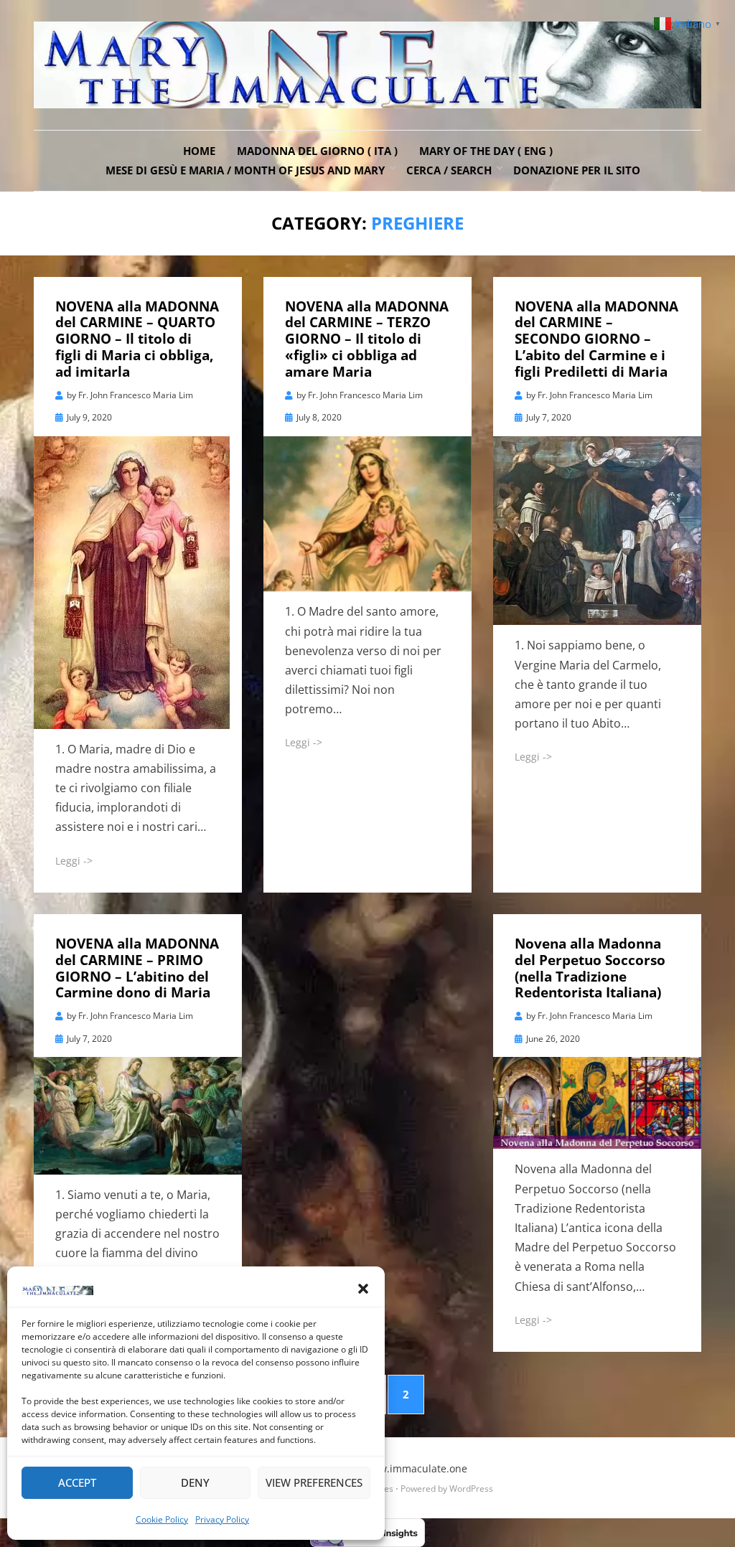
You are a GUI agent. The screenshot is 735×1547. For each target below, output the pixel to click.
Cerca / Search (449, 170)
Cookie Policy (162, 1519)
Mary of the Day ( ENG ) (486, 151)
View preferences (314, 1482)
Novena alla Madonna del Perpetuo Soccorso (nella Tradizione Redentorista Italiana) (590, 968)
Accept (77, 1482)
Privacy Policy (222, 1519)
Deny (195, 1482)
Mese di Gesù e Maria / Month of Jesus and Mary (245, 170)
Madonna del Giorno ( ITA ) (317, 151)
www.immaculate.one (415, 1468)
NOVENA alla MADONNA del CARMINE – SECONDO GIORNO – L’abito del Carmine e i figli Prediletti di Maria (596, 339)
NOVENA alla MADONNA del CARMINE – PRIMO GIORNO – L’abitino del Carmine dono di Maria (137, 968)
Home (199, 151)
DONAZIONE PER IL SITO (576, 170)
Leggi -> (74, 860)
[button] (363, 1289)
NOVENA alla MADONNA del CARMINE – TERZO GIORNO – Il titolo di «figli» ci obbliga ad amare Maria (367, 339)
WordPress (471, 1488)
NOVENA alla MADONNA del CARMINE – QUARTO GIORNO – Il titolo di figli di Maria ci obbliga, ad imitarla (137, 339)
